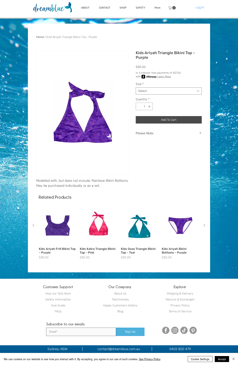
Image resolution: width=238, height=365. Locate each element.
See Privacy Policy (149, 359)
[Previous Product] (33, 225)
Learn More (164, 76)
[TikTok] (184, 330)
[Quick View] (57, 225)
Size (140, 84)
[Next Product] (204, 225)
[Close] (233, 359)
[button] (85, 7)
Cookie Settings (200, 359)
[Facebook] (165, 330)
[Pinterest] (193, 330)
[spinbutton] (144, 106)
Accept (222, 359)
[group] (119, 235)
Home (40, 37)
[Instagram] (174, 330)
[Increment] (149, 106)
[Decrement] (138, 106)
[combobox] (169, 91)
